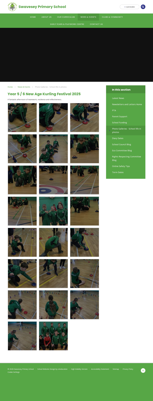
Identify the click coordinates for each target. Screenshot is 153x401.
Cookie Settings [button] (14, 372)
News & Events (24, 87)
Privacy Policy (128, 369)
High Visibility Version (79, 369)
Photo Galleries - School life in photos (51, 87)
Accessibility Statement (100, 369)
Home (10, 87)
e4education (62, 369)
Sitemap (116, 369)
